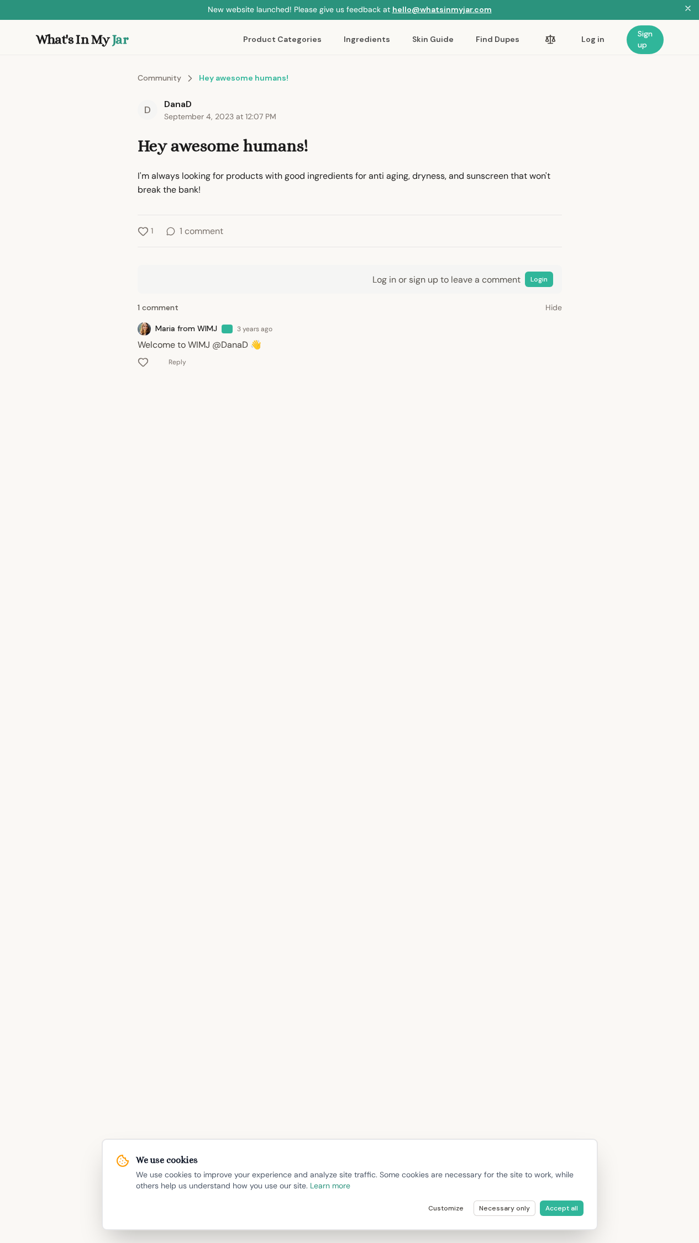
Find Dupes (497, 39)
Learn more (330, 1186)
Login (539, 279)
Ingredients (367, 39)
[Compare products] (550, 39)
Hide (553, 307)
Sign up (645, 39)
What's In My (82, 39)
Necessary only (504, 1208)
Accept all (561, 1208)
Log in (593, 39)
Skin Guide (433, 39)
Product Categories (282, 39)
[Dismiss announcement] (688, 10)
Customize (446, 1208)
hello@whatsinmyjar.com (442, 9)
